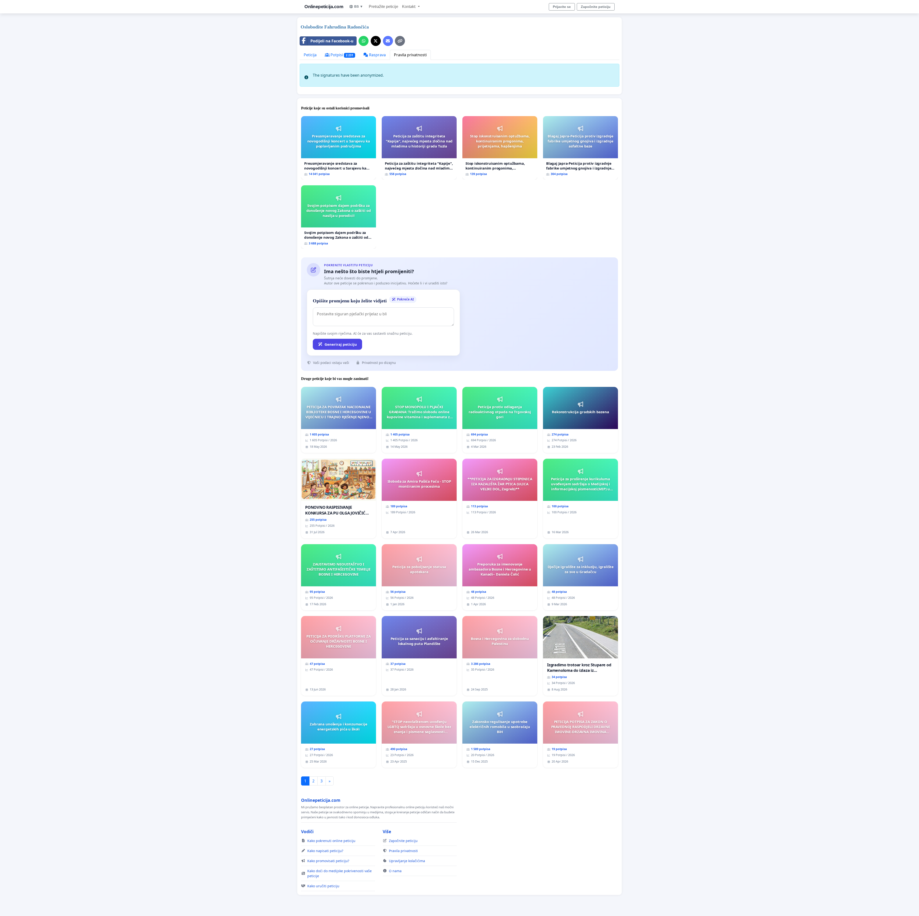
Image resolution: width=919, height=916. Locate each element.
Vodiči (307, 831)
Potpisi (341, 54)
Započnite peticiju (596, 7)
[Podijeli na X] (376, 41)
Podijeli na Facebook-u (331, 41)
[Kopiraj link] (400, 41)
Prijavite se (562, 7)
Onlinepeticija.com (323, 6)
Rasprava (377, 54)
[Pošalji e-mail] (388, 41)
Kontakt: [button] (409, 7)
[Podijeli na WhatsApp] (364, 41)
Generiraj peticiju (341, 344)
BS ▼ (358, 6)
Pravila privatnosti (410, 54)
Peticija (310, 54)
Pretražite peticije (383, 7)
